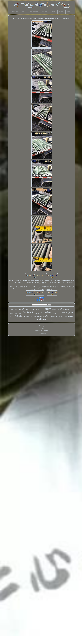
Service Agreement (41, 333)
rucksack (53, 316)
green (65, 316)
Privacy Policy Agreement (41, 330)
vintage (18, 315)
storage (54, 309)
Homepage (41, 325)
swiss (39, 316)
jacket (26, 315)
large (16, 309)
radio (58, 313)
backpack (28, 312)
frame (60, 316)
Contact (42, 328)
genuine (70, 316)
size (12, 309)
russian (33, 320)
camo (32, 309)
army (48, 308)
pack (67, 309)
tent (21, 309)
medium (11, 313)
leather (64, 313)
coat (11, 316)
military (41, 319)
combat (45, 316)
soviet (54, 313)
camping (50, 320)
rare (27, 309)
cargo (16, 313)
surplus (45, 312)
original (37, 313)
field (70, 312)
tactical (20, 313)
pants (37, 309)
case (71, 309)
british (61, 309)
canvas (33, 316)
